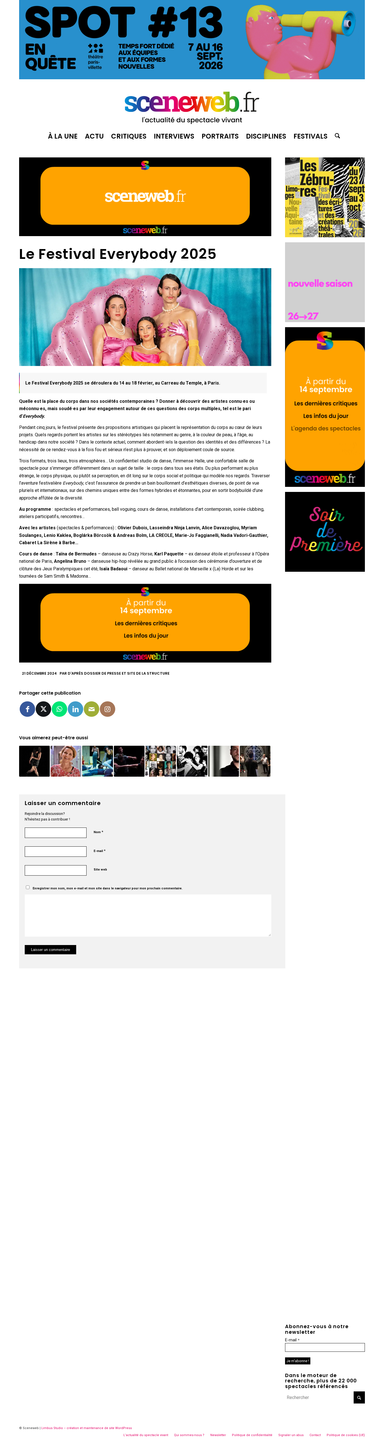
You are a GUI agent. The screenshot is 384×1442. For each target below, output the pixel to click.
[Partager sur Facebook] (27, 709)
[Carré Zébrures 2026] (325, 235)
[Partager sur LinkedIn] (75, 709)
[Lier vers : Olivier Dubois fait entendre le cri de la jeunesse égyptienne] (255, 761)
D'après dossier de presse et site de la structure (119, 673)
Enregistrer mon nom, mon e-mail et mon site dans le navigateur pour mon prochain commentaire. (107, 888)
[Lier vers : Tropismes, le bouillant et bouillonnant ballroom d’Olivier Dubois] (192, 761)
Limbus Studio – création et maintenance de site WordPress (86, 1428)
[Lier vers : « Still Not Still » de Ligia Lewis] (97, 761)
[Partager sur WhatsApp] (59, 709)
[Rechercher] (335, 136)
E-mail (99, 851)
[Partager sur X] (43, 709)
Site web (100, 869)
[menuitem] (62, 136)
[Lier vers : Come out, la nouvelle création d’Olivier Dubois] (223, 761)
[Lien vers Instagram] (107, 709)
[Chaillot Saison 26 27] (325, 320)
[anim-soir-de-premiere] (325, 570)
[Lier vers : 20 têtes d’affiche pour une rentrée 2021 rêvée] (160, 761)
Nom (98, 832)
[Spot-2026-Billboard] (192, 77)
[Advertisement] (325, 661)
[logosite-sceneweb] (192, 105)
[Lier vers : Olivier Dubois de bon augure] (129, 761)
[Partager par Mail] (91, 709)
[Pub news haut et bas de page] (145, 234)
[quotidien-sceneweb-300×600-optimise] (325, 485)
